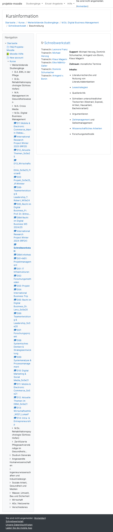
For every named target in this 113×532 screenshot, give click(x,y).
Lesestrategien (80, 87)
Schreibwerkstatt (17, 26)
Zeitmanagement (81, 119)
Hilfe (70, 3)
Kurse (22, 22)
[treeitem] (18, 275)
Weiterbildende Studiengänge (43, 22)
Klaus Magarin (59, 59)
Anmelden (82, 6)
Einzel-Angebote (54, 3)
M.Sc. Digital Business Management (80, 22)
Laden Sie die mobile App (19, 528)
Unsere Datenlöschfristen (19, 524)
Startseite (10, 22)
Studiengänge (33, 3)
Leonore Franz (60, 49)
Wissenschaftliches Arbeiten (87, 128)
